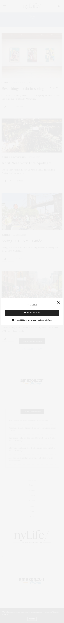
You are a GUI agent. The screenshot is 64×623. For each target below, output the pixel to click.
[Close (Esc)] (58, 302)
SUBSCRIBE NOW (32, 313)
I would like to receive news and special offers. (34, 320)
